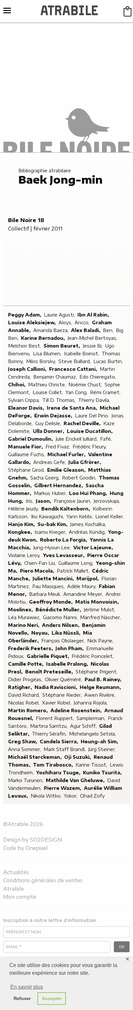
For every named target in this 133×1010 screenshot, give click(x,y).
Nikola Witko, (47, 796)
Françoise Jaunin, (73, 501)
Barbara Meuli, (45, 594)
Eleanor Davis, (27, 408)
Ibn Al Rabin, (93, 314)
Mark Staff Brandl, (65, 749)
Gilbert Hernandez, (59, 485)
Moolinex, (21, 609)
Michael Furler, (67, 454)
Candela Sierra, (59, 741)
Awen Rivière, (100, 695)
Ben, (109, 330)
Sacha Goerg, (45, 477)
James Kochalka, (88, 524)
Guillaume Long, (76, 563)
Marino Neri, (24, 625)
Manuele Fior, (26, 446)
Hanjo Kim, (22, 524)
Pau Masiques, (49, 586)
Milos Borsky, (41, 361)
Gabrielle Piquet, (48, 656)
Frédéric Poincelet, (93, 656)
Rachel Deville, (83, 423)
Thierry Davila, (94, 400)
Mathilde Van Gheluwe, (76, 780)
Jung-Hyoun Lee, (52, 547)
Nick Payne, (101, 640)
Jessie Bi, (93, 346)
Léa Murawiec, (25, 617)
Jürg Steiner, (102, 749)
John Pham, (70, 648)
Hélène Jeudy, (24, 508)
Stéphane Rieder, (62, 695)
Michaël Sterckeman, (35, 757)
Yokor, (71, 796)
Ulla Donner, (49, 431)
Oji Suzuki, (78, 757)
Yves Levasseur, (64, 555)
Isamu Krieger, (51, 532)
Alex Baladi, (86, 330)
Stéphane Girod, (27, 470)
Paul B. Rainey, (104, 679)
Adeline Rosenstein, (76, 710)
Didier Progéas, (26, 679)
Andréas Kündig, (88, 532)
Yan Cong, (77, 392)
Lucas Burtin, (108, 361)
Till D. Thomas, (59, 400)
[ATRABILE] (69, 11)
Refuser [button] (22, 998)
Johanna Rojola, (91, 702)
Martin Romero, (28, 710)
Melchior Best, (25, 346)
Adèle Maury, (82, 586)
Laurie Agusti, (60, 314)
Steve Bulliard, (75, 361)
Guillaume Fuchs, (27, 454)
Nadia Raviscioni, (56, 687)
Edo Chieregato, (98, 377)
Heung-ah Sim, (100, 741)
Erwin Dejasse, (54, 415)
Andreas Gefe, (50, 462)
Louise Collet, (48, 392)
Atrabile (13, 889)
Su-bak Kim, (53, 524)
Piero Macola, (38, 571)
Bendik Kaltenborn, (66, 508)
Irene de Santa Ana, (72, 408)
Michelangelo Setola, (93, 733)
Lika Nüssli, (67, 633)
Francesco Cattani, (73, 369)
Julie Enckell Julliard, (77, 439)
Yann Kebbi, (80, 516)
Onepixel (37, 848)
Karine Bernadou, (43, 338)
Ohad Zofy (92, 796)
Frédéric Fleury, (90, 446)
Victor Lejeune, (93, 547)
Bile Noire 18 (26, 220)
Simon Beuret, (62, 346)
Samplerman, (92, 718)
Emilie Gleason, (67, 470)
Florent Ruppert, (55, 718)
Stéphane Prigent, (97, 671)
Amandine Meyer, (83, 594)
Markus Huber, (51, 493)
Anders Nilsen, (61, 625)
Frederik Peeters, (31, 648)
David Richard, (24, 695)
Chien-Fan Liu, (40, 563)
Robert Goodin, (79, 477)
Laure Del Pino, (92, 415)
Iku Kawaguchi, (48, 516)
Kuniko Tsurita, (103, 772)
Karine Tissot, (92, 765)
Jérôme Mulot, (100, 609)
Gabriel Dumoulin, (31, 439)
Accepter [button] (52, 998)
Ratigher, (20, 687)
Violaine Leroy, (25, 555)
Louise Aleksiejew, (32, 322)
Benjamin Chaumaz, (55, 377)
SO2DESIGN (46, 839)
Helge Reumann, (101, 687)
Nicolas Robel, (24, 702)
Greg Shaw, (23, 741)
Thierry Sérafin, (50, 733)
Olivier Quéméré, (64, 679)
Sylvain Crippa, (24, 400)
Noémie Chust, (85, 384)
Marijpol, (88, 578)
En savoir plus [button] (26, 987)
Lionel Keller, (110, 516)
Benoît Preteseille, (49, 671)
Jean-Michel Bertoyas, (92, 338)
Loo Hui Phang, (88, 493)
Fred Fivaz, (58, 446)
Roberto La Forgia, (64, 540)
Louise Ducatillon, (90, 431)
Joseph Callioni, (28, 369)
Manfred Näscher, (101, 617)
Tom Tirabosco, (53, 765)
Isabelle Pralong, (67, 664)
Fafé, (106, 439)
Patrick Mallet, (74, 571)
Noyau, (40, 633)
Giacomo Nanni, (61, 617)
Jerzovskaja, (107, 501)
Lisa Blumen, (48, 353)
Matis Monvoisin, (97, 602)
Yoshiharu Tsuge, (59, 772)
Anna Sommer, (25, 749)
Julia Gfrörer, (85, 462)
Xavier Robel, (57, 702)
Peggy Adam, (25, 314)
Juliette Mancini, (54, 578)
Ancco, (83, 322)
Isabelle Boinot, (82, 353)
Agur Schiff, (84, 726)
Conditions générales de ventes (43, 880)
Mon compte (19, 897)
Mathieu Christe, (47, 384)
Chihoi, (17, 384)
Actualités (16, 872)
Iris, (30, 501)
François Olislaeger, (63, 640)
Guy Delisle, (48, 423)
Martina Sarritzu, (49, 726)
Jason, (44, 501)
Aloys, (65, 322)
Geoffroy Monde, (51, 602)
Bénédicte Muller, (59, 609)
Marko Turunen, (26, 780)
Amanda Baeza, (51, 330)
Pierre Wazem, (63, 788)
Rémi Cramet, (106, 392)
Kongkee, (20, 532)
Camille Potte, (26, 664)
